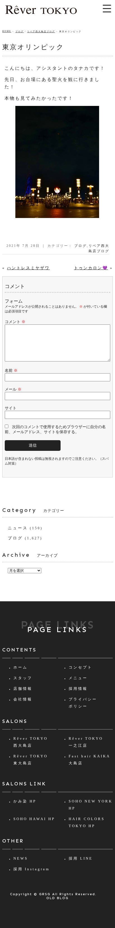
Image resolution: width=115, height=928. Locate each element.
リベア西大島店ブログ (41, 31)
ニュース (18, 528)
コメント (15, 322)
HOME (6, 31)
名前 (11, 370)
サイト (10, 408)
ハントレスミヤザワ (28, 268)
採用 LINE (81, 858)
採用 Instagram (31, 869)
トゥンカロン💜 (91, 268)
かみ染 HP (24, 801)
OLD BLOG (57, 898)
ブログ (19, 31)
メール (13, 389)
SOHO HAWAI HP (34, 819)
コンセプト (80, 667)
